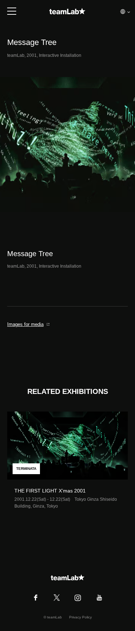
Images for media (25, 324)
